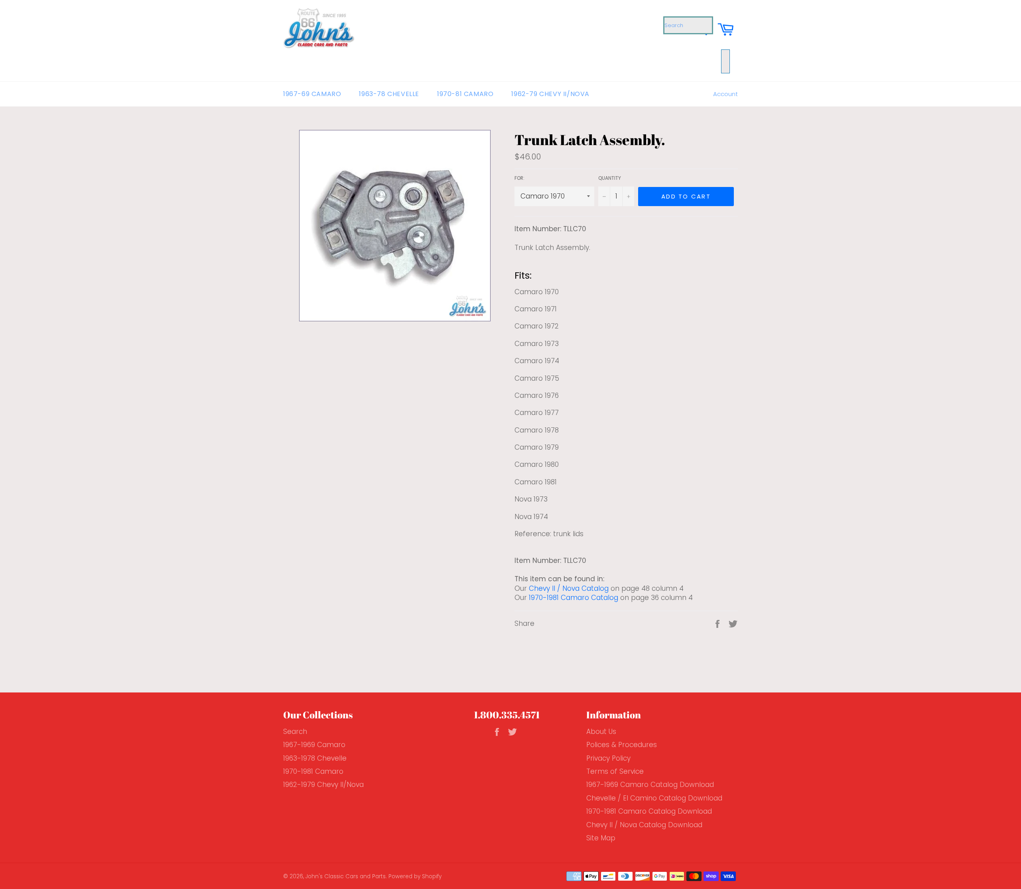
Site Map (600, 838)
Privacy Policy (608, 758)
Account (725, 94)
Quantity (609, 178)
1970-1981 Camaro (313, 771)
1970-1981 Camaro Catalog (573, 597)
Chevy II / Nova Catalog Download (644, 825)
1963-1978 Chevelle (315, 758)
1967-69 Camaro (312, 93)
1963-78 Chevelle (389, 93)
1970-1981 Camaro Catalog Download (649, 811)
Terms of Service (615, 771)
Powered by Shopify (415, 876)
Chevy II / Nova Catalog (569, 588)
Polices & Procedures (621, 744)
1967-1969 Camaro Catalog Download (650, 784)
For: (519, 178)
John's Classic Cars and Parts (346, 876)
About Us (601, 731)
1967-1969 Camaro (314, 744)
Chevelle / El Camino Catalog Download (654, 798)
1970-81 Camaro (465, 93)
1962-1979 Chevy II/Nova (323, 784)
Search (295, 731)
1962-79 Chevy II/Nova (550, 93)
